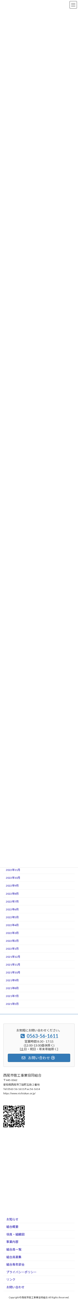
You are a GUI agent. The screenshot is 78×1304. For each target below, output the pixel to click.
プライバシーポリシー (21, 1272)
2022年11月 (13, 870)
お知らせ (12, 1219)
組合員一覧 (13, 1249)
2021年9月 (12, 980)
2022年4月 (12, 925)
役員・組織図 (15, 1234)
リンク (10, 1279)
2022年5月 (12, 917)
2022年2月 (12, 940)
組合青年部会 (15, 1264)
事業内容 (12, 1242)
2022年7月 (12, 901)
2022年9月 (12, 885)
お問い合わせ (15, 1287)
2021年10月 (13, 972)
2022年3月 (12, 933)
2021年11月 (13, 964)
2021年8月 (12, 988)
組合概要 (12, 1227)
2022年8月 (12, 893)
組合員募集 (13, 1257)
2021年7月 (12, 996)
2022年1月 (12, 948)
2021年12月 (13, 956)
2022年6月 (12, 909)
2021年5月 (12, 1003)
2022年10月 (13, 877)
